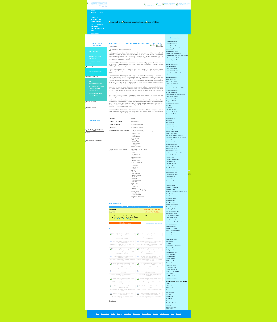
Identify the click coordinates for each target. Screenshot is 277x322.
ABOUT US (91, 81)
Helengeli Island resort (171, 144)
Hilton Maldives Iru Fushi (172, 146)
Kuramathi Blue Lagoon (172, 174)
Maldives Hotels (95, 120)
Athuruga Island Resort (171, 77)
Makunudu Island (170, 189)
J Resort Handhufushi (171, 155)
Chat (172, 314)
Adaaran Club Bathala (171, 41)
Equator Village (170, 129)
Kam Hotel (168, 294)
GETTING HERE (93, 54)
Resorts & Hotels (105, 314)
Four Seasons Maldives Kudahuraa (174, 135)
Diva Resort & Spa (170, 122)
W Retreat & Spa (170, 273)
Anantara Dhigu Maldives (172, 59)
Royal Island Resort (171, 226)
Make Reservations (164, 314)
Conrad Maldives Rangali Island (174, 116)
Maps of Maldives (146, 314)
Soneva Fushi (169, 234)
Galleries (155, 314)
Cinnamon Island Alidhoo (172, 103)
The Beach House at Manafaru (173, 245)
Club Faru (168, 105)
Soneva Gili (169, 237)
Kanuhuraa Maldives (171, 165)
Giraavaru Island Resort (172, 142)
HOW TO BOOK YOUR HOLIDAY (96, 86)
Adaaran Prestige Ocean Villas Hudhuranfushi (173, 49)
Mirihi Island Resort (171, 198)
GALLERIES (94, 26)
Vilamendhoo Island (171, 265)
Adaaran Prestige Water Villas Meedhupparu (177, 55)
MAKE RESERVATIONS (97, 28)
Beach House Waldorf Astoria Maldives (175, 88)
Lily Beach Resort (170, 185)
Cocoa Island (169, 107)
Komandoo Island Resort (172, 170)
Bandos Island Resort (171, 79)
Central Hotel (169, 285)
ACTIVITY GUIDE (96, 19)
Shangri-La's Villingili (171, 228)
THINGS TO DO (92, 58)
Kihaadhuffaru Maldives (172, 168)
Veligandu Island (170, 263)
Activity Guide (127, 314)
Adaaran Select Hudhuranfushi (173, 45)
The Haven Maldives (171, 247)
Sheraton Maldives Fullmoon (173, 230)
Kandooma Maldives (171, 163)
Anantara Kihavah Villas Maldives (174, 62)
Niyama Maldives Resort (172, 204)
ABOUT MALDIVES (93, 51)
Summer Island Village (171, 239)
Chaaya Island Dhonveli (172, 96)
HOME (93, 10)
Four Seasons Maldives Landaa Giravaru (176, 137)
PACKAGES (94, 17)
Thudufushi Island (170, 254)
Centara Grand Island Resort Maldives (175, 94)
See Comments (150, 223)
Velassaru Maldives (170, 258)
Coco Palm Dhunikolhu (172, 111)
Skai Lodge (169, 305)
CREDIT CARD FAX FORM (95, 93)
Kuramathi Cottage (170, 176)
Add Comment (158, 223)
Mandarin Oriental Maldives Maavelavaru (176, 191)
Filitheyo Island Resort (171, 133)
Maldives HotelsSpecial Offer (97, 44)
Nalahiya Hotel (169, 300)
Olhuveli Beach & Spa (171, 206)
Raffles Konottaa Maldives (172, 215)
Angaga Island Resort (171, 66)
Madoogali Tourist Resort (172, 187)
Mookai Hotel (169, 296)
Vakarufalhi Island (170, 256)
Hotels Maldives (175, 38)
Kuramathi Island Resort (172, 172)
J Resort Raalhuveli (170, 161)
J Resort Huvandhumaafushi (173, 159)
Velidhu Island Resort (171, 260)
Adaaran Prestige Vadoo (172, 51)
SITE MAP (91, 98)
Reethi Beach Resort (171, 219)
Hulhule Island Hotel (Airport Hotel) (171, 308)
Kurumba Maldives (170, 183)
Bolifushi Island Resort (171, 92)
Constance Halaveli (170, 118)
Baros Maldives (169, 85)
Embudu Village (170, 124)
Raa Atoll (133, 118)
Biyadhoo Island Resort (171, 90)
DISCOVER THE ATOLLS (95, 56)
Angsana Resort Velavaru (172, 70)
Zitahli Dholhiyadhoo (171, 278)
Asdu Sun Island (170, 75)
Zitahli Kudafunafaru (171, 276)
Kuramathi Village (170, 178)
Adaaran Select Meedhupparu (173, 53)
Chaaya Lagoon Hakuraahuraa (173, 98)
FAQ (90, 63)
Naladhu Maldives (170, 200)
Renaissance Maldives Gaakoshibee (174, 222)
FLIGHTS (93, 15)
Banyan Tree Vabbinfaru (172, 83)
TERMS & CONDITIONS (94, 88)
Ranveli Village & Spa (171, 217)
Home (97, 314)
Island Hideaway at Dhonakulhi (174, 152)
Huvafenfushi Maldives (171, 150)
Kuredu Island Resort (171, 180)
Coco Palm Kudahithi (171, 113)
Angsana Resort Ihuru (171, 68)
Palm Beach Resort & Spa (172, 211)
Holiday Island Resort (171, 148)
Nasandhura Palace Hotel (172, 303)
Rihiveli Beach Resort (171, 224)
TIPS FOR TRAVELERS (94, 61)
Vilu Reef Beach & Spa (171, 269)
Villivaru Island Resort (171, 267)
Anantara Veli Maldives (171, 64)
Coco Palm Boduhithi (171, 109)
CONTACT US (95, 33)
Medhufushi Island (170, 193)
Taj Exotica (168, 243)
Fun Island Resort (170, 139)
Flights (113, 314)
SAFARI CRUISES (96, 21)
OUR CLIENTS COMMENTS (95, 83)
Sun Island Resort (170, 241)
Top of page (112, 301)
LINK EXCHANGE (93, 95)
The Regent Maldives (171, 250)
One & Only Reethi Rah (172, 209)
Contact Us (178, 314)
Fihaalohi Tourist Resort (172, 131)
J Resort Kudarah (170, 157)
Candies (168, 283)
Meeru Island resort (171, 196)
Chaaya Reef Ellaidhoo (171, 101)
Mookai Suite (169, 298)
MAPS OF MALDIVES (97, 24)
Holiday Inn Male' (170, 287)
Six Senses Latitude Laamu (172, 232)
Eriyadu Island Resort (171, 126)
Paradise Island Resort (171, 213)
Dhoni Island (169, 120)
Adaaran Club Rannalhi (171, 43)
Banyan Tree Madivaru (171, 81)
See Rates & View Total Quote (152, 209)
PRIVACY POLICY (93, 90)
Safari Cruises (136, 314)
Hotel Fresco (169, 290)
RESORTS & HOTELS (97, 12)
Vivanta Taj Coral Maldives (172, 271)
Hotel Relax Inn (170, 292)
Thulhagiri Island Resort (172, 252)
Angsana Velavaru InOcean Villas (174, 72)
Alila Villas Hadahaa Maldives (173, 57)
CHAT (92, 31)
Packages (119, 314)
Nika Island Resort (170, 202)
